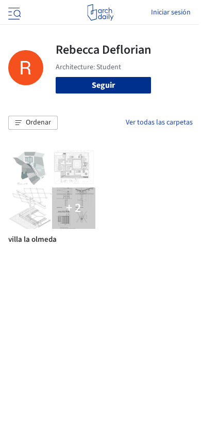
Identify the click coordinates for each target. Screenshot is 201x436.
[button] (33, 123)
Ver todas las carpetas (159, 122)
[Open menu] (13, 12)
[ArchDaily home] (100, 12)
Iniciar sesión (171, 12)
